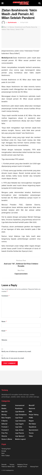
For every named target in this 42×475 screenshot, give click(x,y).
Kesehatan (19, 408)
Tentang (11, 464)
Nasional (32, 408)
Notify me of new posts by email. (13, 358)
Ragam (31, 421)
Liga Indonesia (20, 421)
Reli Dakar (32, 424)
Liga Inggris (19, 424)
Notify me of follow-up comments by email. (16, 351)
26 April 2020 (24, 22)
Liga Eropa (19, 418)
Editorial (4, 424)
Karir (3, 453)
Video (31, 436)
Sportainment (33, 430)
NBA (30, 411)
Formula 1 (5, 427)
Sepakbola (32, 427)
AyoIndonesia (12, 22)
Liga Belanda (19, 411)
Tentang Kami (6, 449)
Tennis (31, 433)
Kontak (4, 451)
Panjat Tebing (33, 415)
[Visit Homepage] (21, 3)
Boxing (4, 415)
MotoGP (31, 405)
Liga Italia (18, 427)
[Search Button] (39, 3)
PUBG (31, 418)
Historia (4, 436)
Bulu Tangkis (6, 418)
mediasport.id (9, 470)
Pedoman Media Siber (8, 466)
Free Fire (5, 433)
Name (4, 321)
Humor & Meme (7, 439)
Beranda (4, 464)
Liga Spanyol (19, 436)
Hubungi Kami (34, 466)
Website (4, 340)
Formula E (5, 430)
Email (4, 331)
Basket (4, 408)
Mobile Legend (20, 439)
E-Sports (5, 421)
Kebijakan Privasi (22, 464)
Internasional (19, 405)
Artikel (4, 405)
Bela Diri (4, 411)
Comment (6, 296)
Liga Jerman (19, 430)
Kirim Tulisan (6, 455)
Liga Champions (21, 415)
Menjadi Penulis (22, 466)
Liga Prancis (19, 433)
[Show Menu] (2, 3)
